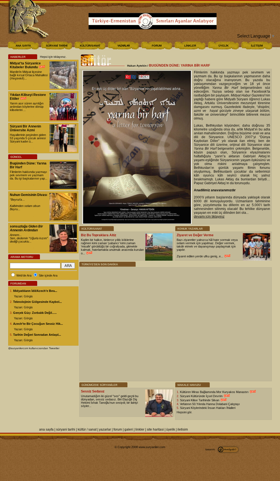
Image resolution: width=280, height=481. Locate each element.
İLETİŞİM (257, 45)
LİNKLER (190, 45)
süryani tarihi (65, 429)
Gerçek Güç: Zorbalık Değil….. (35, 312)
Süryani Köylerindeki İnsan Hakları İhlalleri (207, 407)
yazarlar (105, 429)
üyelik (170, 429)
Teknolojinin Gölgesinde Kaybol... (37, 301)
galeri (128, 429)
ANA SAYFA (23, 45)
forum (117, 429)
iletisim (182, 429)
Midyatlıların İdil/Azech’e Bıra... (35, 290)
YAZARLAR (123, 45)
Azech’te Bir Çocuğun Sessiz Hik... (38, 323)
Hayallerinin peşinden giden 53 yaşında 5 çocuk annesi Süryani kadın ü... (28, 138)
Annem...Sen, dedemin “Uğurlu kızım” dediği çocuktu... (29, 238)
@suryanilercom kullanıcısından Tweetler (33, 348)
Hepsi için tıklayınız (53, 56)
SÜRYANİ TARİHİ (57, 45)
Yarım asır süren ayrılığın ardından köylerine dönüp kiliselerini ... (26, 107)
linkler (139, 429)
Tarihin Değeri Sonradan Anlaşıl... (37, 334)
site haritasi (155, 429)
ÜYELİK (223, 45)
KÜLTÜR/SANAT (90, 45)
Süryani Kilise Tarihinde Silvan (200, 400)
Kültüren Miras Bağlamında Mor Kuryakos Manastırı (214, 392)
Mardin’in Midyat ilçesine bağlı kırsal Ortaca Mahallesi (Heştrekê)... (29, 75)
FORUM (157, 45)
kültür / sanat (87, 429)
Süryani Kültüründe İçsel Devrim (201, 396)
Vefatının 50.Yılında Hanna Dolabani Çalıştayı (210, 404)
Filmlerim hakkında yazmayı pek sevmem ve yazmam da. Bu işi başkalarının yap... (28, 175)
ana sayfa (46, 429)
